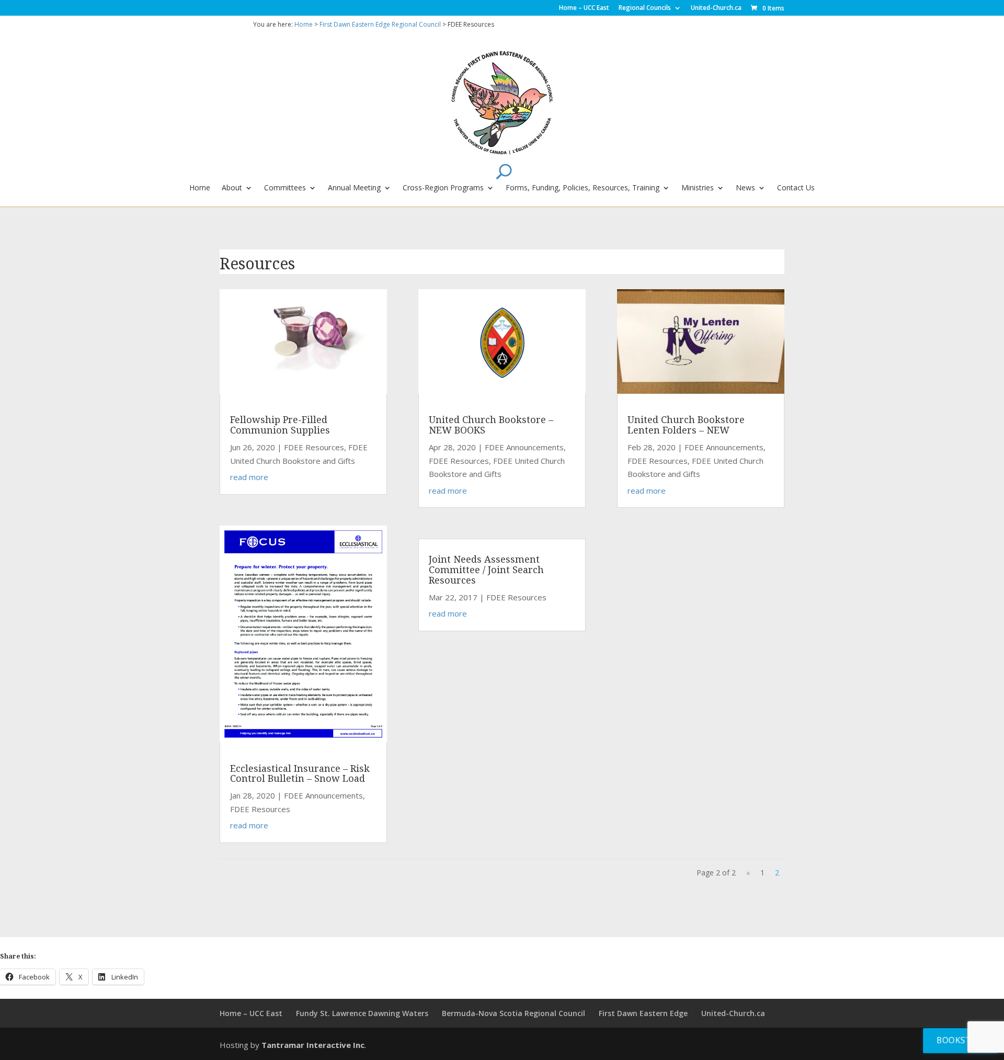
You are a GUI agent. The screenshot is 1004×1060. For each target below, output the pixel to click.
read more (249, 477)
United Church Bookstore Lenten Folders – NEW (686, 424)
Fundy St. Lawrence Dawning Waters (362, 1013)
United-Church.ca (716, 8)
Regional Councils (645, 8)
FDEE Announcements (323, 795)
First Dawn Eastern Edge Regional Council (380, 24)
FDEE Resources (314, 447)
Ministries (697, 188)
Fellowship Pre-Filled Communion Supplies (280, 424)
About (232, 188)
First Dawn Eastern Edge (643, 1013)
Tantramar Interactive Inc (312, 1045)
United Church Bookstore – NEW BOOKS (491, 424)
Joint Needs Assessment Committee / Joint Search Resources (486, 569)
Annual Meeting (354, 188)
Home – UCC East (584, 8)
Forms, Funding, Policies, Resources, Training (582, 188)
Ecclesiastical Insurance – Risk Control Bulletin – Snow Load (300, 773)
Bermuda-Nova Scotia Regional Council (513, 1013)
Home (303, 24)
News (745, 188)
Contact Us (796, 188)
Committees (285, 188)
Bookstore (962, 1039)
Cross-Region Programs (443, 188)
